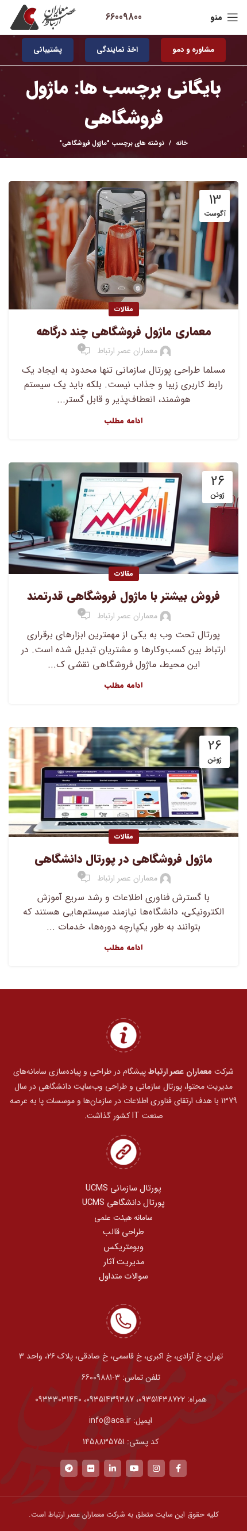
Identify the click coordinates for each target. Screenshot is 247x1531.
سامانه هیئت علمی (123, 1218)
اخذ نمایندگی (117, 50)
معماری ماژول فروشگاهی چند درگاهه (123, 331)
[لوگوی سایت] (43, 17)
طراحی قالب (123, 1232)
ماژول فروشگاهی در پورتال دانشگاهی (123, 859)
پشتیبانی (47, 50)
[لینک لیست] (123, 1377)
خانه (182, 143)
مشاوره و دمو (193, 50)
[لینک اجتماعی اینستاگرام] (156, 1468)
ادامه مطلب (123, 420)
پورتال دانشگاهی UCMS (123, 1203)
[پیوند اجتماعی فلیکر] (90, 1468)
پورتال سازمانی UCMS (123, 1188)
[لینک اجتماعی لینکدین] (112, 1468)
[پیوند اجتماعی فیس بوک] (178, 1468)
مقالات (123, 309)
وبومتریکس (123, 1247)
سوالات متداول (123, 1276)
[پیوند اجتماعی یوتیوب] (134, 1468)
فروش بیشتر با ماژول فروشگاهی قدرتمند (123, 596)
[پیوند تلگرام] (69, 1468)
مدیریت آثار (123, 1262)
